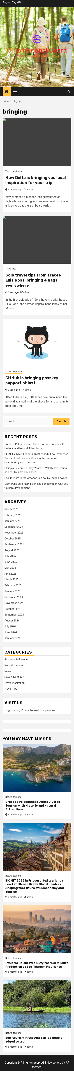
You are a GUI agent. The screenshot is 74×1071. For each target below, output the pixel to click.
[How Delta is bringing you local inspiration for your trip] (37, 142)
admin (30, 189)
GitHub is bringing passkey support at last (31, 380)
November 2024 (13, 603)
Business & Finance (16, 659)
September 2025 (14, 544)
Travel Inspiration (13, 171)
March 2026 (11, 509)
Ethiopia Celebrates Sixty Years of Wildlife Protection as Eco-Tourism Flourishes (36, 964)
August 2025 (11, 550)
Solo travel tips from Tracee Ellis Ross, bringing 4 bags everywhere (33, 280)
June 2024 (10, 632)
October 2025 (12, 538)
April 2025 (10, 573)
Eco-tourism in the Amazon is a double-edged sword (35, 478)
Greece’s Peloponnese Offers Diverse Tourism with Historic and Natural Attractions (32, 805)
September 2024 (14, 614)
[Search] (68, 91)
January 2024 (12, 638)
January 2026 (12, 521)
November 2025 (13, 532)
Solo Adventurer (14, 677)
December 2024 (13, 597)
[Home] (7, 91)
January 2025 (12, 591)
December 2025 (13, 526)
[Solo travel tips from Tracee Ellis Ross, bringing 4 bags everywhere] (37, 240)
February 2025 (12, 585)
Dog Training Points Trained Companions (29, 710)
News (7, 671)
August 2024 (11, 620)
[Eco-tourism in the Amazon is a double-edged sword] (37, 1004)
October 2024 (12, 608)
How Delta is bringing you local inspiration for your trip (35, 180)
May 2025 (10, 567)
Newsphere (54, 1062)
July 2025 (10, 556)
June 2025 (10, 562)
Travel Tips (10, 268)
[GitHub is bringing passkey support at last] (37, 342)
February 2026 (12, 515)
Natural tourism (13, 665)
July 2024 (10, 626)
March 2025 (11, 579)
